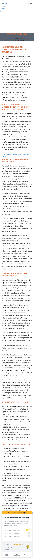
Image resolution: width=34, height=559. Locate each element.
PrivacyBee (17, 544)
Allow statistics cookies (12, 533)
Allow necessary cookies (12, 530)
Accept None (7, 554)
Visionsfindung (29, 39)
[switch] (28, 530)
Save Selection (17, 554)
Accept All (27, 555)
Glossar (10, 39)
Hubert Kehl (2, 39)
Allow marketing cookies (12, 536)
